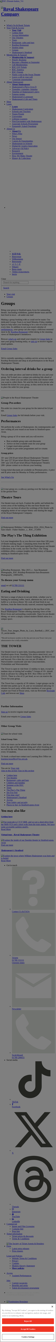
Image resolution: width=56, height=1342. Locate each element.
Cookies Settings (28, 1337)
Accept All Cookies (28, 1329)
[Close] (52, 1307)
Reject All (28, 1321)
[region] (28, 1323)
